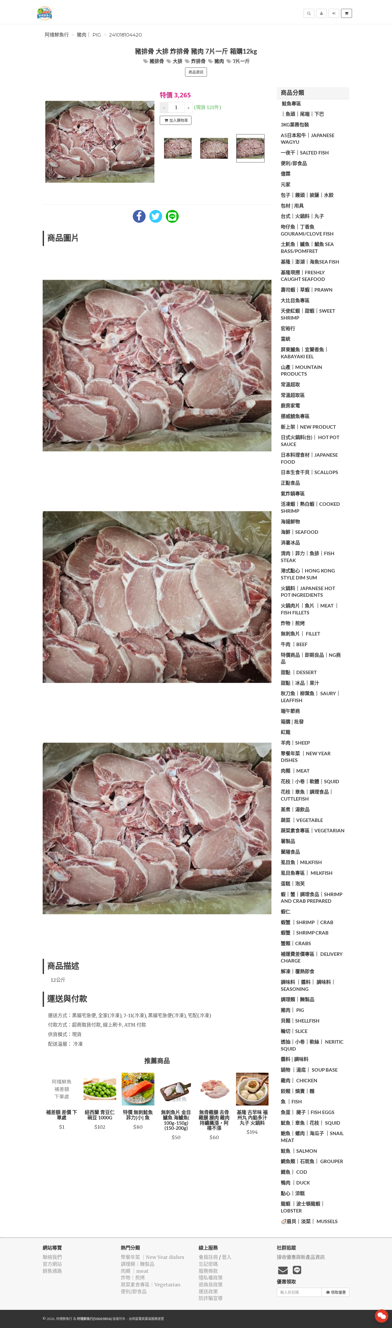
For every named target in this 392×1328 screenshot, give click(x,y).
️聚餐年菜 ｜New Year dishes (306, 757)
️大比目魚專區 (295, 301)
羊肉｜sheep (295, 743)
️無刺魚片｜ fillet (300, 634)
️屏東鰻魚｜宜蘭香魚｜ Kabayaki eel (305, 353)
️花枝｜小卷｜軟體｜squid (310, 782)
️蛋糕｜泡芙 (293, 884)
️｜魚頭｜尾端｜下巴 (302, 114)
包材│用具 (292, 206)
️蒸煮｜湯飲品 (295, 810)
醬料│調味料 (295, 1059)
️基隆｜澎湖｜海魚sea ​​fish (310, 262)
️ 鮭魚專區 (291, 104)
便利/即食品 (294, 163)
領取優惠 (338, 1292)
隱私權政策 (211, 1278)
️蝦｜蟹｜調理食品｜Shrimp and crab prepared (311, 898)
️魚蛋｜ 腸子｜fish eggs (307, 1112)
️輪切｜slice (294, 1031)
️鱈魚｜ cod (294, 1172)
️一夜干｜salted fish (305, 153)
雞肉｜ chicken (299, 1081)
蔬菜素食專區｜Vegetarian (313, 831)
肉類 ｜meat (295, 771)
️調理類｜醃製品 (297, 999)
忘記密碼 (208, 1264)
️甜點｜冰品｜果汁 (300, 683)
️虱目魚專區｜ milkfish (307, 873)
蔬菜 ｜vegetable (302, 820)
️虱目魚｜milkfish (301, 862)
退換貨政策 (211, 1285)
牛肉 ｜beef (294, 644)
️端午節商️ (290, 711)
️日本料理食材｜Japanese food (309, 459)
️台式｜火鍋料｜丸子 (302, 216)
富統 (285, 339)
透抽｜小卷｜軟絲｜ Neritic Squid (312, 1046)
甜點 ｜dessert (299, 672)
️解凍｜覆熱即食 (297, 971)
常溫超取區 (293, 395)
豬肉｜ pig (89, 35)
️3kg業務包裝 (295, 125)
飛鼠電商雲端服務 (145, 1319)
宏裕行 (288, 329)
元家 (285, 184)
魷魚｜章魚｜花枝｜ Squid (310, 1123)
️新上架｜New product (308, 427)
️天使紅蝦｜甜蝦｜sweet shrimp (308, 315)
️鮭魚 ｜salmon (299, 1151)
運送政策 (208, 1292)
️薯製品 (288, 841)
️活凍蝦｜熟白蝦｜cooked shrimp (310, 508)
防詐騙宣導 (211, 1298)
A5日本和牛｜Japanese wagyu (307, 139)
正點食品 (290, 483)
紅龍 (285, 732)
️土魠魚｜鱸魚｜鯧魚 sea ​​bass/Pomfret (308, 248)
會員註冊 (208, 1257)
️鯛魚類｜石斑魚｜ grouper (312, 1161)
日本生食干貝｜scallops (309, 472)
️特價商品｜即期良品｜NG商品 (311, 659)
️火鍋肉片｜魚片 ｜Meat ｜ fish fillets (310, 609)
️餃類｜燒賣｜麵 (297, 1091)
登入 (226, 1257)
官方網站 (52, 1264)
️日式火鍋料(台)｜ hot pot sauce (310, 441)
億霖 (285, 174)
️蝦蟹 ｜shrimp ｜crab (307, 922)
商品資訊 (196, 72)
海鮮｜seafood (299, 532)
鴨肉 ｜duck (295, 1183)
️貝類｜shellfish (300, 1021)
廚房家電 (290, 406)
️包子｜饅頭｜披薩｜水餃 (307, 195)
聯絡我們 (52, 1257)
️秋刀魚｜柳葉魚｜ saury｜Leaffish (311, 697)
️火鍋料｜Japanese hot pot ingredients (308, 592)
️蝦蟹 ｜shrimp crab (305, 933)
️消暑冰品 (290, 543)
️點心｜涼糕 (293, 1193)
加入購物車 (178, 120)
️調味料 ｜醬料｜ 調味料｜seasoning (308, 986)
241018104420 (125, 35)
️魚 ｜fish (291, 1102)
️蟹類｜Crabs (296, 943)
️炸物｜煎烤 (293, 623)
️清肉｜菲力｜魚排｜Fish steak (307, 557)
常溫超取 (290, 385)
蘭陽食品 (290, 852)
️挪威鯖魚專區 (295, 416)
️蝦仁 (285, 912)
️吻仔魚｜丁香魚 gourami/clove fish (307, 231)
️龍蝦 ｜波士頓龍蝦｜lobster (303, 1208)
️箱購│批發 (292, 722)
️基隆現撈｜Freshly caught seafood (303, 276)
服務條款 (208, 1271)
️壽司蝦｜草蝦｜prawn (307, 290)
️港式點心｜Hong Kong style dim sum (308, 574)
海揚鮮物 (290, 522)
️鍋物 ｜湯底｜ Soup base (309, 1070)
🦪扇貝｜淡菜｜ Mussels (309, 1221)
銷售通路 (52, 1271)
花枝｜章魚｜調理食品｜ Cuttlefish (307, 796)
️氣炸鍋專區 (293, 494)
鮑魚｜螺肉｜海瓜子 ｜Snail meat (312, 1137)
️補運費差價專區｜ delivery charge (311, 958)
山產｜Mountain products (301, 371)
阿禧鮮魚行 (57, 35)
